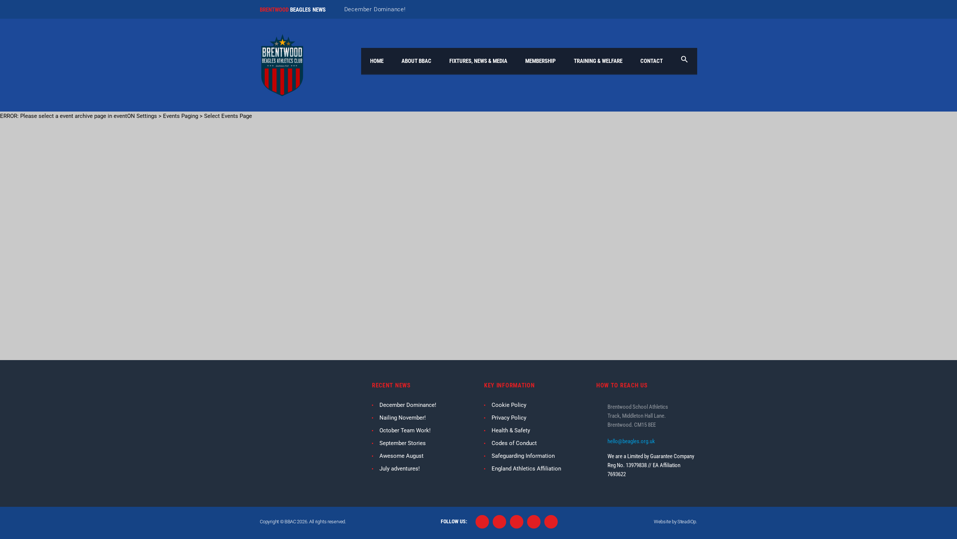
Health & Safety (511, 430)
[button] (684, 61)
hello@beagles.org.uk (631, 441)
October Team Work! (405, 430)
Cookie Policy (509, 405)
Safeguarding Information (523, 456)
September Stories (402, 443)
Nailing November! (402, 417)
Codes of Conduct (514, 443)
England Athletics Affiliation (526, 468)
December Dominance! (375, 9)
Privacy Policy (509, 417)
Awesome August (401, 456)
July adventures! (399, 468)
